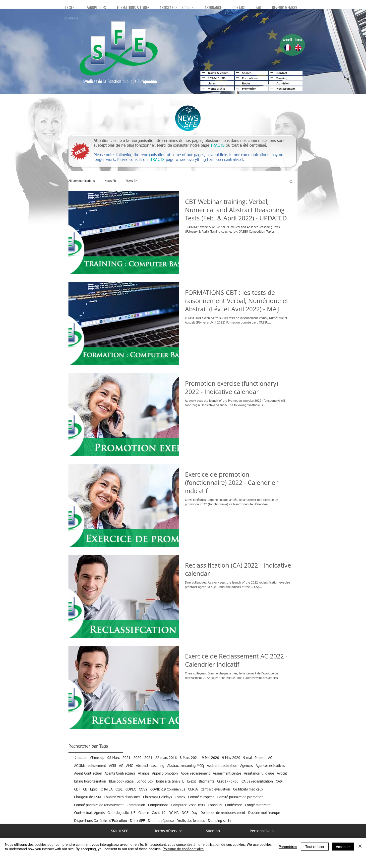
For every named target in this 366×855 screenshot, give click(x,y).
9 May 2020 (231, 758)
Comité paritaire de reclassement (99, 805)
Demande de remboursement (222, 813)
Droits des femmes (191, 821)
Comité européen (201, 797)
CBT (77, 789)
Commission (136, 805)
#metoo (80, 758)
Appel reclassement (195, 773)
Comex (180, 797)
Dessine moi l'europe (264, 813)
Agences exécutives (270, 766)
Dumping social (219, 821)
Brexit (191, 781)
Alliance (143, 773)
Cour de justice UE (121, 813)
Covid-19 (159, 813)
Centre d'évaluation (215, 789)
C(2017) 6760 (228, 781)
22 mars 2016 (166, 758)
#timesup (97, 758)
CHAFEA (107, 789)
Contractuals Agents (89, 813)
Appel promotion (165, 773)
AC (270, 758)
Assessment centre (227, 773)
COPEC (130, 789)
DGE (185, 813)
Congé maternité (257, 805)
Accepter (343, 846)
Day (194, 813)
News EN (131, 181)
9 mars (260, 758)
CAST (280, 781)
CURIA (193, 789)
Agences (246, 766)
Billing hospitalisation (90, 781)
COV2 (143, 789)
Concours (215, 805)
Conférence (233, 805)
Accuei (287, 40)
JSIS (223, 78)
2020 (137, 758)
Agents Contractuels (120, 773)
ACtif (112, 766)
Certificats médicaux (248, 789)
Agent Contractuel (88, 773)
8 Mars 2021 (189, 758)
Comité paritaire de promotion (240, 797)
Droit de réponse (161, 821)
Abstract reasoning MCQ (185, 766)
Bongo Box (144, 781)
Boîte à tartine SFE (170, 781)
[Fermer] (360, 846)
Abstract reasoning (150, 766)
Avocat (282, 773)
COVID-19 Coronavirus (167, 789)
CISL (119, 789)
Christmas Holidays (157, 797)
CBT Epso (90, 789)
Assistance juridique (259, 773)
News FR (110, 181)
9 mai (247, 758)
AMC (129, 766)
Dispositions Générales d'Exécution (100, 821)
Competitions (158, 805)
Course (143, 813)
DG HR (174, 813)
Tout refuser (314, 846)
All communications (81, 181)
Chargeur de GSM (87, 797)
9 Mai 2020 (210, 758)
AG (121, 766)
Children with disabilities (122, 797)
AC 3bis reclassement (90, 766)
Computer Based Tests (188, 805)
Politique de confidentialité (183, 848)
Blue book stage (121, 781)
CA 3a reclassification (257, 781)
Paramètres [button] (288, 846)
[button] (291, 182)
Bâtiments (206, 781)
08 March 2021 (118, 758)
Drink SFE (137, 821)
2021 (148, 758)
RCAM (212, 78)
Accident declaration (222, 766)
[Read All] (202, 72)
